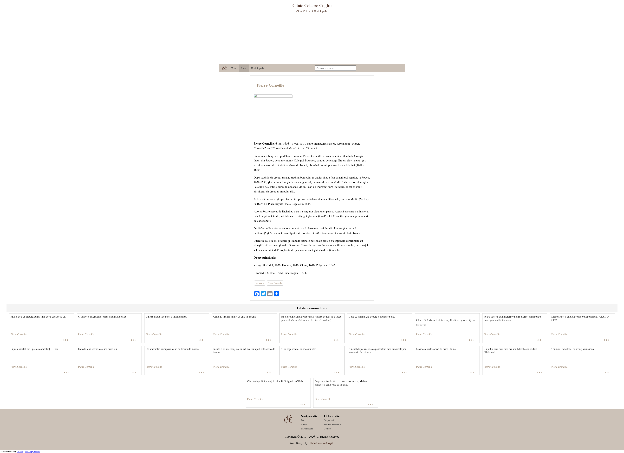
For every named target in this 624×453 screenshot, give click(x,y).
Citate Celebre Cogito (321, 443)
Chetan (20, 451)
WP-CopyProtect (32, 451)
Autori (244, 68)
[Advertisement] (312, 39)
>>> (66, 340)
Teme (234, 68)
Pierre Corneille (270, 85)
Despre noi (329, 420)
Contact (327, 428)
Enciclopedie (258, 68)
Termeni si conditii (332, 424)
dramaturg (259, 283)
